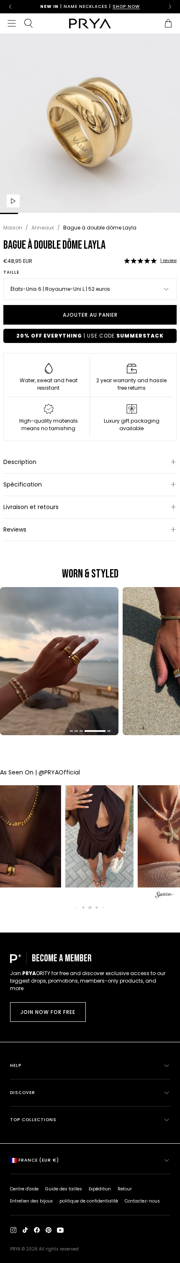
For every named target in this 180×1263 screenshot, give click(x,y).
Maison (12, 227)
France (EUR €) (38, 1160)
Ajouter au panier (90, 314)
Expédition (100, 1189)
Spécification (22, 484)
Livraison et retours (31, 507)
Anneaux (42, 227)
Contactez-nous (142, 1201)
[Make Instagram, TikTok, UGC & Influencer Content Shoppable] (164, 896)
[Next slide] (170, 6)
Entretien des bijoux (31, 1201)
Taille (11, 272)
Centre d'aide (24, 1189)
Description (19, 462)
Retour (125, 1189)
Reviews (14, 529)
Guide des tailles (63, 1189)
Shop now (126, 6)
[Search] (28, 23)
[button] (140, 260)
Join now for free (48, 1012)
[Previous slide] (10, 6)
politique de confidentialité (88, 1201)
